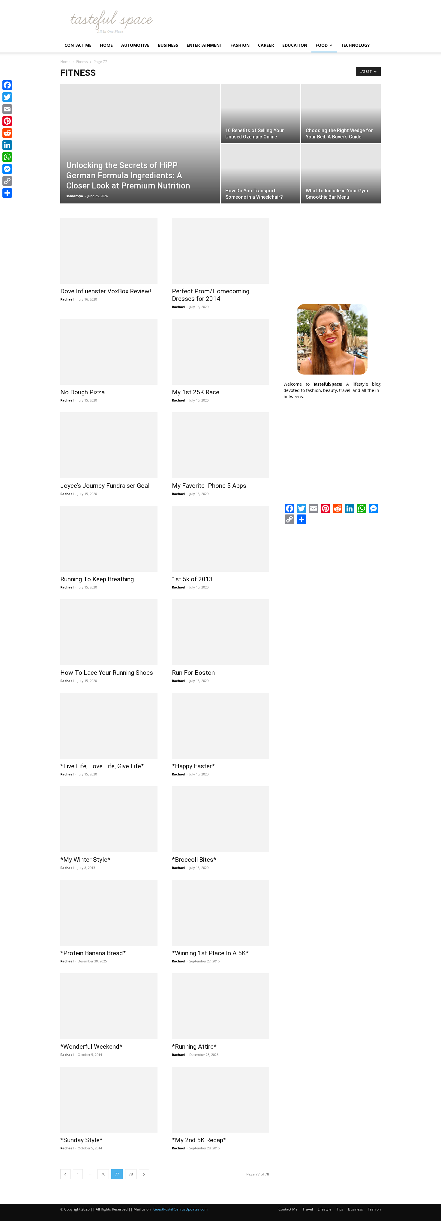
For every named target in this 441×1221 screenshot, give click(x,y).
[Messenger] (7, 169)
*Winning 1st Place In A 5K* (210, 953)
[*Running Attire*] (220, 1006)
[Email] (7, 109)
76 (103, 1174)
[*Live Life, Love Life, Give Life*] (109, 726)
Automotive (135, 45)
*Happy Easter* (193, 766)
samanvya (74, 196)
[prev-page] (65, 1174)
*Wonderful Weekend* (91, 1046)
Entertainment (204, 45)
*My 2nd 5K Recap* (199, 1140)
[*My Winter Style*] (109, 819)
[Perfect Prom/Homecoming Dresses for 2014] (220, 251)
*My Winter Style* (85, 859)
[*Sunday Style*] (109, 1100)
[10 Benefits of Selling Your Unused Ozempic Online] (260, 113)
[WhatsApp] (7, 157)
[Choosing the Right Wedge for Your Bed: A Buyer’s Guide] (341, 113)
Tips (339, 1209)
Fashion (240, 45)
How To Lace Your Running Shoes (106, 672)
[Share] (7, 193)
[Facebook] (7, 85)
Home (106, 45)
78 (131, 1174)
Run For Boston (193, 672)
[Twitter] (7, 97)
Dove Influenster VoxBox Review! (105, 291)
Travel (307, 1209)
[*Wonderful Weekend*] (109, 1006)
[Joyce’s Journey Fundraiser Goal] (109, 445)
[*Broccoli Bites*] (220, 819)
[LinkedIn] (7, 145)
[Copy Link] (7, 181)
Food (322, 45)
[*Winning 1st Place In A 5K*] (220, 913)
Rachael (67, 299)
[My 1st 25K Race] (220, 352)
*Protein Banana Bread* (93, 953)
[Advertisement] (332, 255)
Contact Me (78, 45)
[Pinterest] (7, 121)
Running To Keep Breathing (97, 579)
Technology (355, 45)
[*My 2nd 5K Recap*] (220, 1100)
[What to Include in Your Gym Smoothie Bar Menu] (341, 173)
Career (266, 45)
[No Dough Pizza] (109, 352)
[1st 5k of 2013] (220, 539)
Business (168, 45)
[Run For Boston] (220, 632)
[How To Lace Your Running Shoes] (109, 632)
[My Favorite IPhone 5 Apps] (220, 445)
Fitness (82, 61)
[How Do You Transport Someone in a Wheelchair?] (260, 173)
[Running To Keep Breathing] (109, 539)
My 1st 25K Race (195, 392)
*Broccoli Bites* (194, 859)
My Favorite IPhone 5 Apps (209, 485)
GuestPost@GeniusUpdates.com (180, 1209)
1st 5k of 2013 (192, 579)
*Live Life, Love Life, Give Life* (102, 766)
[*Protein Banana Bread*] (109, 913)
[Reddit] (7, 133)
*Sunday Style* (81, 1140)
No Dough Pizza (82, 392)
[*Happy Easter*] (220, 726)
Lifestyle (325, 1209)
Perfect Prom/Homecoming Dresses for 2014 (210, 295)
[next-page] (144, 1174)
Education (294, 45)
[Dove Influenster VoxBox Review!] (109, 251)
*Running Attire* (194, 1046)
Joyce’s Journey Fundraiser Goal (105, 485)
